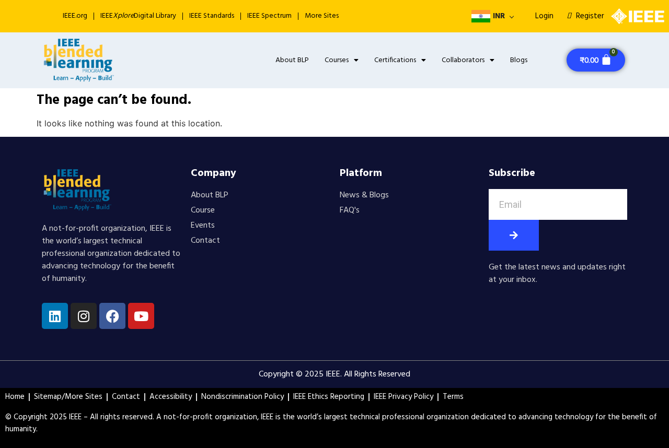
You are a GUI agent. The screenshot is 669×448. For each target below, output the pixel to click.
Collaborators (463, 60)
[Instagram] (84, 316)
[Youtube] (141, 316)
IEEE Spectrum (269, 16)
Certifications (395, 60)
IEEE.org (75, 16)
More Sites (322, 16)
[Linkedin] (55, 316)
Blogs (518, 60)
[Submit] (514, 235)
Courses (337, 60)
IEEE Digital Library (138, 16)
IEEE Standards (211, 16)
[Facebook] (112, 316)
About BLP (292, 60)
